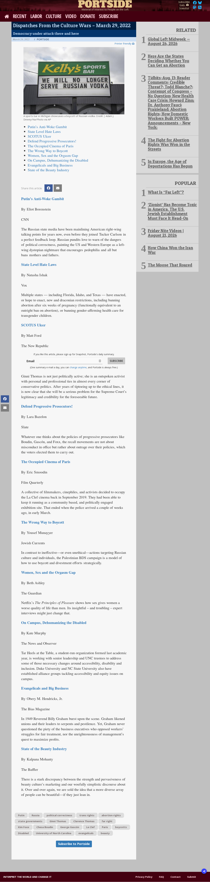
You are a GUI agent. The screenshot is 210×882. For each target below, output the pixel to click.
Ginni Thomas (58, 821)
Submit (191, 876)
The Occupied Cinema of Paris (45, 461)
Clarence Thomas (83, 821)
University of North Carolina (53, 833)
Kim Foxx (23, 827)
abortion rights (111, 815)
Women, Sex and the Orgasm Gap (53, 155)
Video (70, 16)
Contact (175, 876)
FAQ (161, 876)
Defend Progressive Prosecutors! (47, 406)
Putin (21, 815)
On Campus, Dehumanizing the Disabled (53, 622)
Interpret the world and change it (27, 876)
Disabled (23, 833)
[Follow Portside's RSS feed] (200, 8)
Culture (53, 16)
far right (107, 821)
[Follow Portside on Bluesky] (200, 3)
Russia (35, 815)
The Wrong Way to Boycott (42, 522)
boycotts (121, 827)
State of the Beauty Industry (44, 748)
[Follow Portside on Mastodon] (194, 8)
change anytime (78, 367)
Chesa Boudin (44, 827)
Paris (105, 827)
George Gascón (69, 827)
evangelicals (86, 833)
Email (30, 361)
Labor (36, 16)
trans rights (86, 815)
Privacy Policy (144, 876)
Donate (87, 16)
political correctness (59, 815)
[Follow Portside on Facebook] (194, 3)
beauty (105, 833)
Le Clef (90, 827)
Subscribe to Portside (74, 844)
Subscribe (108, 16)
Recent (19, 16)
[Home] (105, 3)
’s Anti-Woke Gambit (47, 126)
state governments (30, 821)
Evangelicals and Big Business (45, 688)
